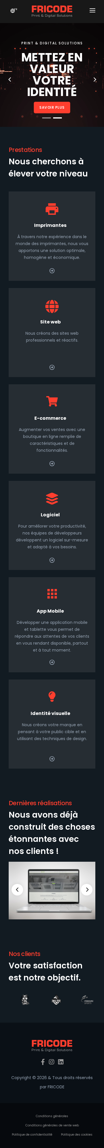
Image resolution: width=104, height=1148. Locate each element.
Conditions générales (52, 1116)
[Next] (86, 889)
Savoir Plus (52, 107)
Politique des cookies (76, 1134)
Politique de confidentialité (32, 1134)
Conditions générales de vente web (52, 1125)
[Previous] (17, 889)
